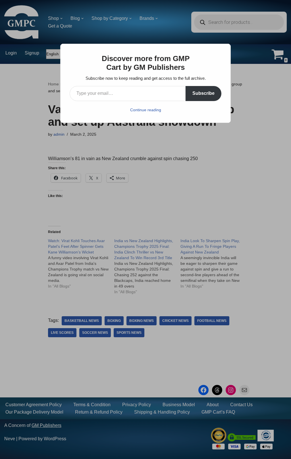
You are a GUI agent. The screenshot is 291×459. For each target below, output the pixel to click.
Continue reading (145, 110)
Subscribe (203, 93)
